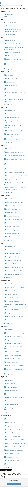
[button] (0, 3)
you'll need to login (20, 482)
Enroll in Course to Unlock (14, 484)
